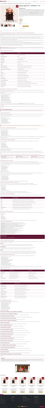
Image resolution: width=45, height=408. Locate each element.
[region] (22, 406)
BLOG (23, 401)
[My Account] (41, 1)
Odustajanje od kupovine (36, 402)
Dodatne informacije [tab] (15, 30)
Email (24, 28)
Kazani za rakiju (22, 23)
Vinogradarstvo (5, 3)
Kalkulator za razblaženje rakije (26, 398)
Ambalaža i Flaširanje (27, 3)
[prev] (43, 5)
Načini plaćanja (13, 400)
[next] (44, 5)
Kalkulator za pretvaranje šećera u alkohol (27, 399)
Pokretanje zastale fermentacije (26, 400)
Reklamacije (35, 401)
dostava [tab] (11, 30)
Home (1, 3)
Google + (22, 28)
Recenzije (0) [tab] (20, 30)
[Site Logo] (3, 1)
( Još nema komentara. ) (24, 6)
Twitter (20, 28)
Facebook (19, 28)
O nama (12, 398)
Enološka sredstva (16, 3)
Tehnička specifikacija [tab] (6, 30)
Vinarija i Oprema (10, 3)
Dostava (12, 399)
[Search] (37, 1)
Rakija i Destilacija (22, 3)
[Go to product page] (4, 380)
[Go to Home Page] (0, 4)
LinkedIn (21, 28)
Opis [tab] (1, 30)
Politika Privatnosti (36, 400)
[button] (0, 14)
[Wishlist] (42, 1)
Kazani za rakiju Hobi (26, 23)
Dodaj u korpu (26, 26)
